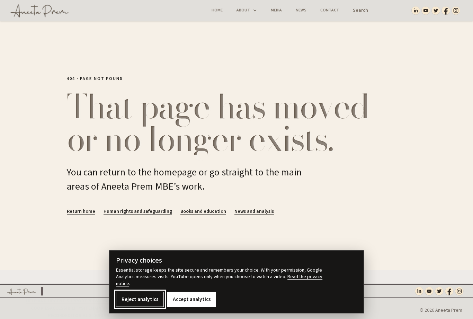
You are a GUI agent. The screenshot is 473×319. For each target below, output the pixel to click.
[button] (247, 10)
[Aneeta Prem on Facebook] (445, 10)
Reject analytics (140, 299)
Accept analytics (192, 299)
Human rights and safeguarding (138, 211)
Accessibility (65, 308)
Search (360, 10)
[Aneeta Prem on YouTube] (425, 10)
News (301, 10)
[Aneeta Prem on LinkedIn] (415, 10)
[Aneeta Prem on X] (435, 10)
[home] (37, 10)
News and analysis (254, 211)
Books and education (203, 211)
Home (217, 10)
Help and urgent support (56, 301)
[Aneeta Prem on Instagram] (456, 10)
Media (276, 10)
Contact (329, 10)
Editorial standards (90, 315)
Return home (81, 211)
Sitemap (90, 308)
